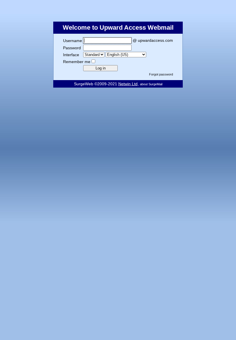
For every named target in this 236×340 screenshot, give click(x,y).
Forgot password (161, 74)
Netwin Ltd (128, 84)
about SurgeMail (151, 84)
